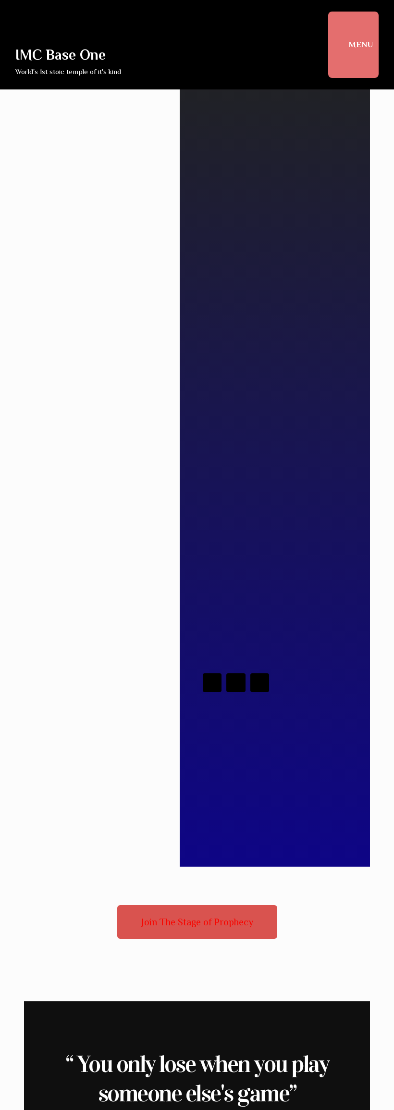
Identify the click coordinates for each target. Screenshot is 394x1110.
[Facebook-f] (212, 683)
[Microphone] (260, 683)
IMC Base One (60, 55)
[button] (197, 922)
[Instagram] (236, 683)
